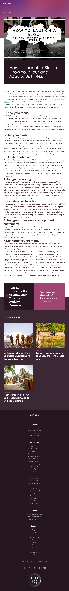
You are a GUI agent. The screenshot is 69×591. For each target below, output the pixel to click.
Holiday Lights (34, 496)
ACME (34, 555)
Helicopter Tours (34, 478)
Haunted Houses (34, 503)
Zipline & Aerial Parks (34, 491)
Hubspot (36, 165)
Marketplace (34, 535)
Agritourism (34, 498)
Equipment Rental (34, 519)
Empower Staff (34, 435)
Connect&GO (34, 552)
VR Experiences (34, 471)
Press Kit (34, 547)
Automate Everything (34, 430)
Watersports (34, 451)
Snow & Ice (34, 486)
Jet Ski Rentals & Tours (34, 456)
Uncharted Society (34, 464)
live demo (47, 301)
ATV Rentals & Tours (35, 481)
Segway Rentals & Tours (34, 461)
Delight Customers (34, 433)
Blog (34, 532)
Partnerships (34, 550)
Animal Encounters (34, 483)
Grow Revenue (34, 428)
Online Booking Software (34, 514)
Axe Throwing (35, 488)
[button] (64, 3)
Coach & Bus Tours (34, 459)
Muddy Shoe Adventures (31, 151)
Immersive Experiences (34, 469)
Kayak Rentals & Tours (34, 454)
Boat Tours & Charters (34, 449)
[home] (7, 3)
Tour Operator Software (34, 516)
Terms (34, 542)
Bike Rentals (34, 466)
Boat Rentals (34, 446)
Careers (34, 545)
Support (34, 530)
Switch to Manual (36, 268)
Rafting (34, 493)
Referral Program (34, 537)
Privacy (34, 540)
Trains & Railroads (34, 501)
